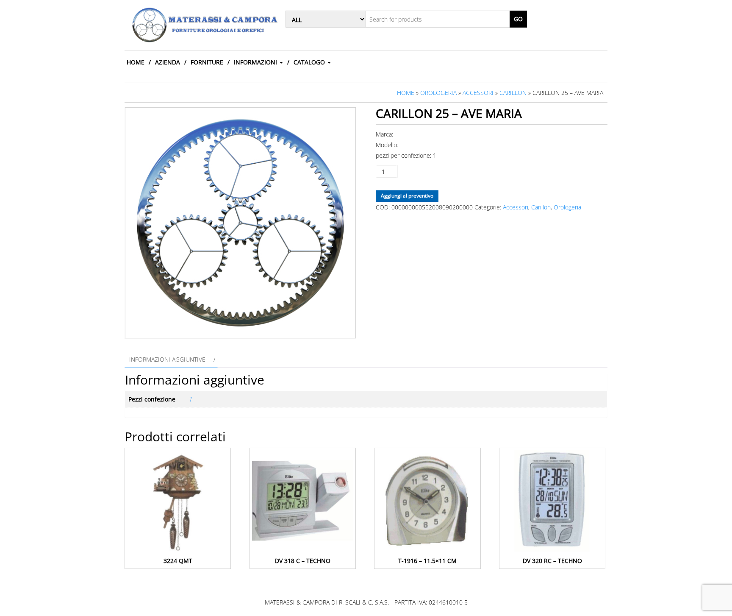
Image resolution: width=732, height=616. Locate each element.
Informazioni (256, 62)
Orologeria (438, 93)
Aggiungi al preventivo (407, 195)
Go (518, 19)
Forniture (207, 62)
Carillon (513, 93)
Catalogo (310, 62)
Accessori (478, 93)
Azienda (167, 62)
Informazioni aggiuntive (167, 359)
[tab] (171, 359)
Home (135, 62)
